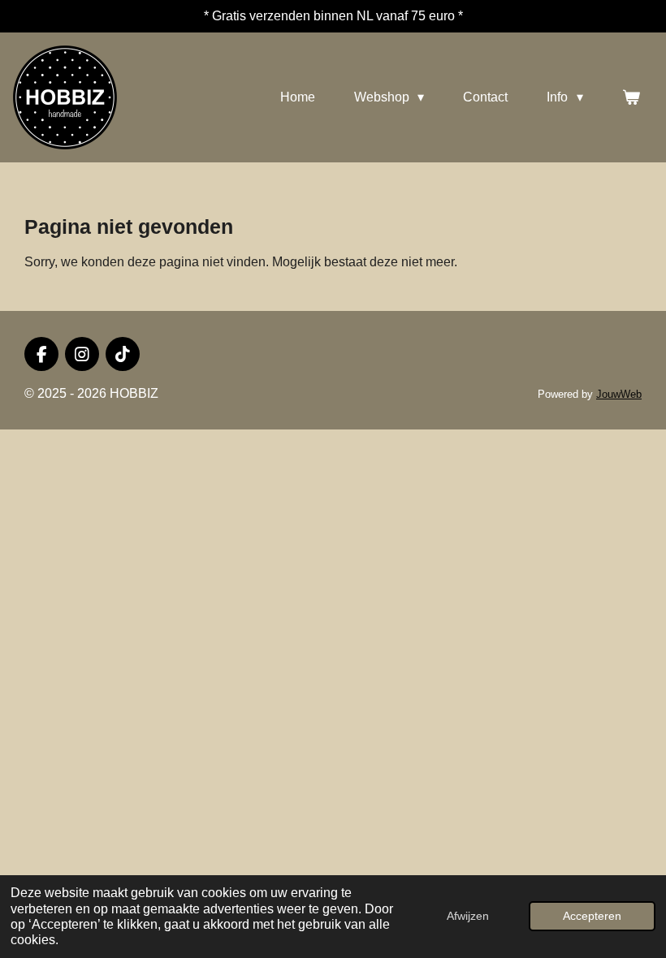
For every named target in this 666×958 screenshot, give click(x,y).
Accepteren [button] (592, 915)
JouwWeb (619, 394)
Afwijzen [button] (468, 915)
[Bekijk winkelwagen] (631, 97)
